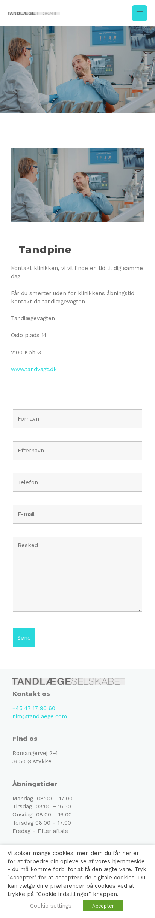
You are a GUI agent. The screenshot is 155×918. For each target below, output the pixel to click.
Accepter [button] (103, 906)
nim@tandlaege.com (39, 716)
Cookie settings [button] (50, 905)
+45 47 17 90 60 (33, 708)
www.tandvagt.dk (34, 369)
